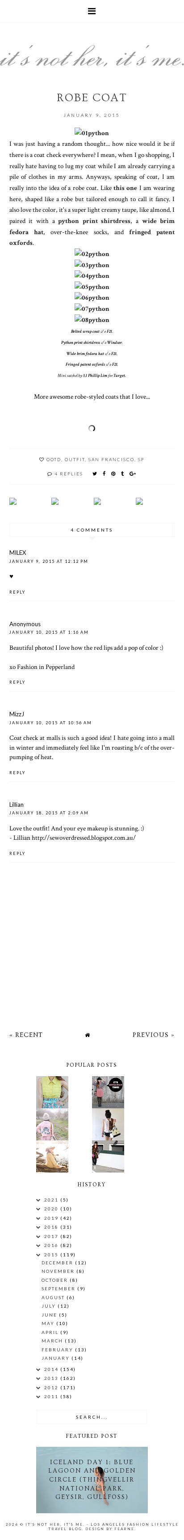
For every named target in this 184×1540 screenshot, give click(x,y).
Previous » (154, 1035)
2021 (52, 1199)
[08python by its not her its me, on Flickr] (92, 319)
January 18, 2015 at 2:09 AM (49, 812)
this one (125, 187)
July (50, 1306)
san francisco (111, 459)
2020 (52, 1208)
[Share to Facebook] (104, 473)
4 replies (68, 473)
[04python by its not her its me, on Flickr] (92, 275)
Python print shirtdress (80, 343)
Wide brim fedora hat (85, 354)
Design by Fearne (109, 1529)
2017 (52, 1236)
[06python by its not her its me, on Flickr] (92, 297)
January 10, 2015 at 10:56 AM (50, 722)
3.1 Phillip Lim (95, 376)
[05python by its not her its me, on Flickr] (92, 286)
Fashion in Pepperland (46, 666)
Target (119, 376)
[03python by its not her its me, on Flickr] (92, 264)
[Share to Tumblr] (123, 473)
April (51, 1332)
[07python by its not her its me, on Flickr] (92, 308)
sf (141, 459)
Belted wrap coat (85, 331)
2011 (52, 1396)
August (54, 1297)
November (59, 1271)
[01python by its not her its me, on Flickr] (92, 132)
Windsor (114, 343)
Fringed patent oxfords (85, 364)
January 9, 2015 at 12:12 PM (48, 561)
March (53, 1340)
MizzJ (16, 714)
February (58, 1349)
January (56, 1358)
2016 (52, 1245)
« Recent (26, 1035)
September (59, 1288)
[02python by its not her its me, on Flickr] (92, 253)
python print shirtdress (94, 220)
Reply (17, 592)
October (56, 1280)
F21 (109, 331)
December (58, 1262)
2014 (52, 1369)
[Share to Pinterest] (113, 473)
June (50, 1314)
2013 (52, 1378)
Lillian (16, 804)
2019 (52, 1218)
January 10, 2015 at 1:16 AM (49, 632)
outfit (75, 459)
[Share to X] (95, 473)
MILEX (17, 552)
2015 (52, 1254)
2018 (52, 1227)
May (49, 1323)
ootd (53, 459)
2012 (52, 1387)
